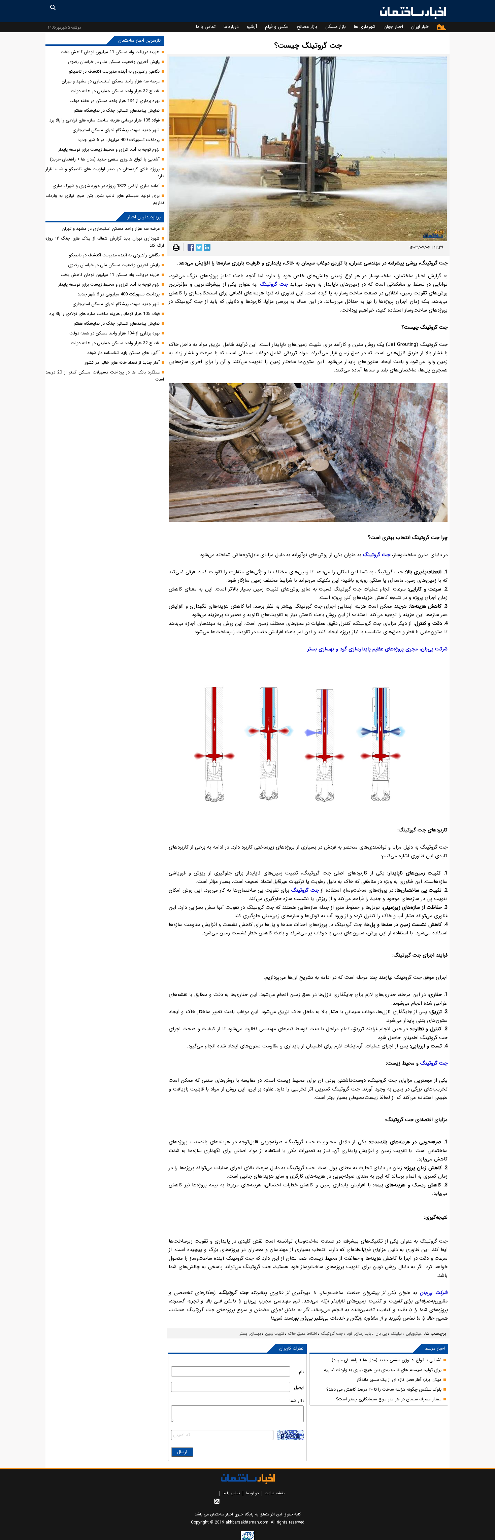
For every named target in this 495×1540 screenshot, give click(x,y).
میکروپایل (414, 1333)
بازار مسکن (335, 26)
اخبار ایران (420, 26)
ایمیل (299, 1387)
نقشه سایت (275, 1493)
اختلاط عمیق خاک (302, 1333)
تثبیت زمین (274, 1333)
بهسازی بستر (250, 1333)
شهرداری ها (364, 26)
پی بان (381, 1333)
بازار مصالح (307, 26)
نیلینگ (396, 1333)
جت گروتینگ (332, 1333)
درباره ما (231, 26)
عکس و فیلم (277, 26)
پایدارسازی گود (359, 1333)
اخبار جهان (393, 26)
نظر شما (297, 1400)
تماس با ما (206, 26)
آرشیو (252, 26)
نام (301, 1371)
